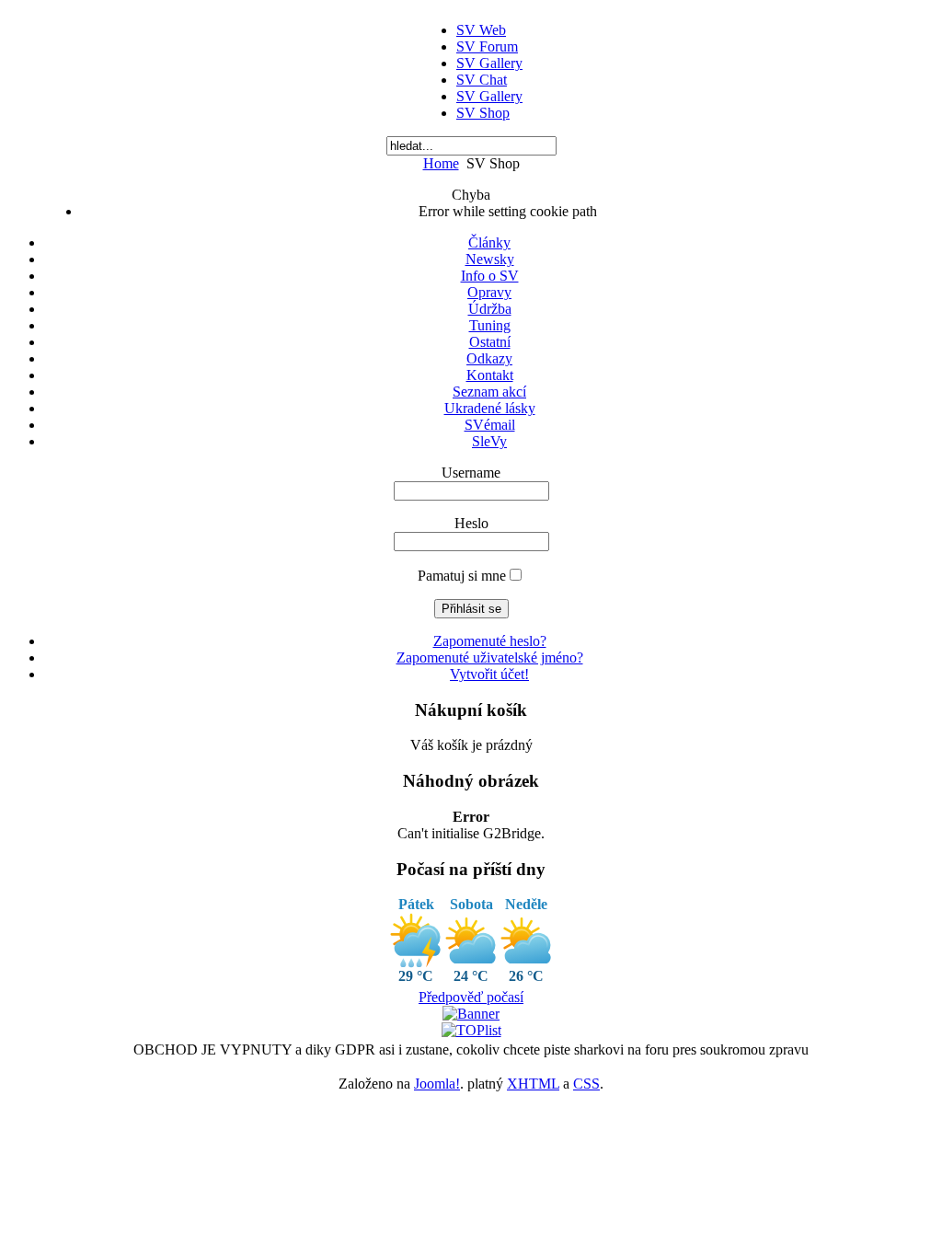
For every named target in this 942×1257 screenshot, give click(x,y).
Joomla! (437, 1083)
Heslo (471, 523)
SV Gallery (489, 63)
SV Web (481, 30)
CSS (586, 1083)
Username (471, 472)
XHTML (533, 1083)
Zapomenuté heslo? (489, 641)
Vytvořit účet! (489, 674)
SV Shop (483, 113)
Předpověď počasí (471, 997)
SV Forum (487, 46)
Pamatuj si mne (462, 575)
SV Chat (481, 79)
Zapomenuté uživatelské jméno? (489, 657)
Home (441, 163)
